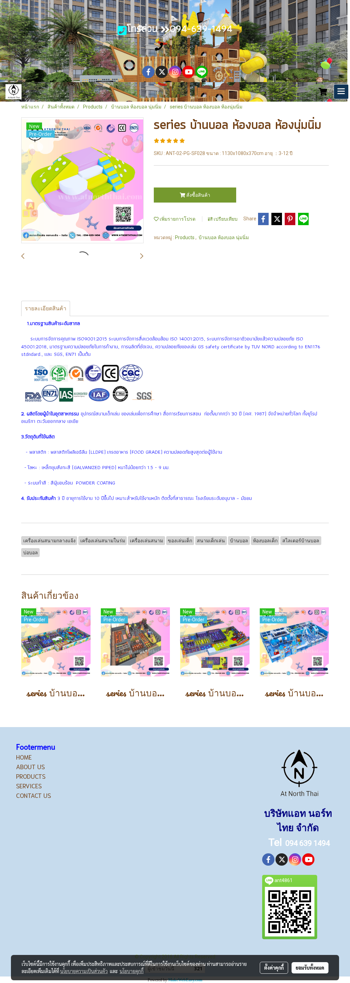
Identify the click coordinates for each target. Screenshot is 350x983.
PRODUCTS (30, 776)
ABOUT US (30, 766)
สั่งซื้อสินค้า (197, 195)
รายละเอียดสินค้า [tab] (45, 308)
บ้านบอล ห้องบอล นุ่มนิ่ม (224, 237)
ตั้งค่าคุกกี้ (274, 968)
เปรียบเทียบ (225, 219)
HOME (24, 757)
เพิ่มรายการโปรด (177, 219)
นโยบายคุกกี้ (132, 971)
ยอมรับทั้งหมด (310, 968)
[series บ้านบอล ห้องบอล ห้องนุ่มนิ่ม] (82, 181)
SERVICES (29, 785)
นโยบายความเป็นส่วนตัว (84, 971)
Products (185, 237)
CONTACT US (33, 795)
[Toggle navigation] (341, 91)
